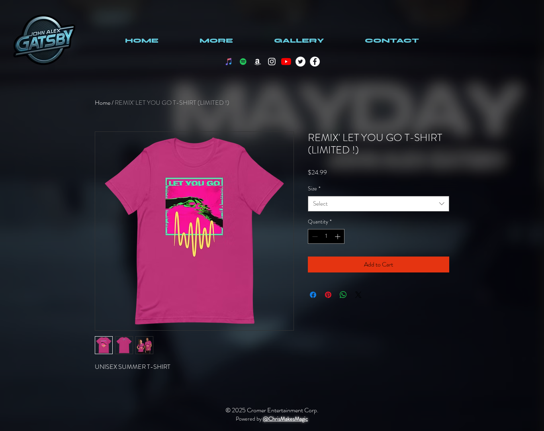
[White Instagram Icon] (272, 62)
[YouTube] (286, 62)
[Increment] (338, 236)
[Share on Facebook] (313, 295)
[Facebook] (315, 62)
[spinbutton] (326, 236)
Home (102, 102)
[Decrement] (314, 236)
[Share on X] (358, 295)
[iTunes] (229, 62)
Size (314, 188)
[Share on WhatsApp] (343, 295)
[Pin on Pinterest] (328, 295)
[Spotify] (243, 62)
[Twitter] (300, 62)
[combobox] (378, 204)
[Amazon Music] (257, 62)
